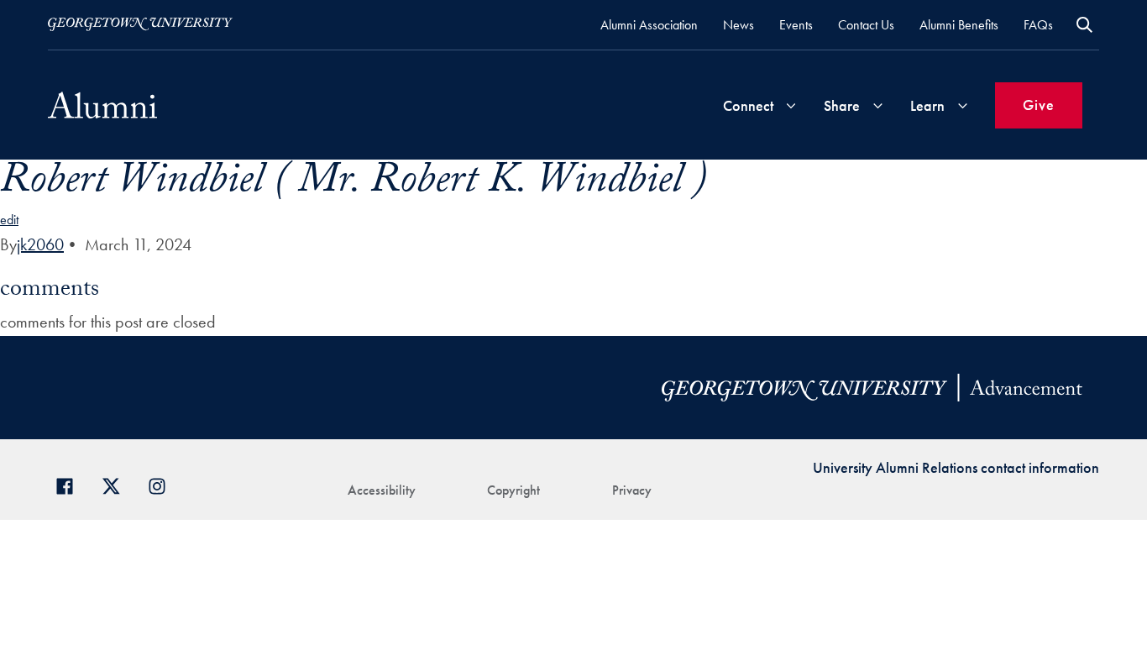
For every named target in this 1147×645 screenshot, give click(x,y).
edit (9, 219)
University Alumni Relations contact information (956, 467)
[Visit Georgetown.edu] (140, 24)
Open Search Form (1084, 24)
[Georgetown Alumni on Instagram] (163, 484)
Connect (748, 105)
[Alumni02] (102, 105)
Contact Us (866, 25)
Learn (927, 105)
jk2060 (40, 244)
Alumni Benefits (958, 25)
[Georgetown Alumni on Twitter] (117, 484)
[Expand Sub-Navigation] (791, 105)
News (738, 25)
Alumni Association (649, 25)
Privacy (632, 490)
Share (842, 105)
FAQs (1038, 25)
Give (1039, 104)
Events (796, 25)
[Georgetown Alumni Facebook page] (71, 484)
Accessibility (382, 490)
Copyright (513, 490)
